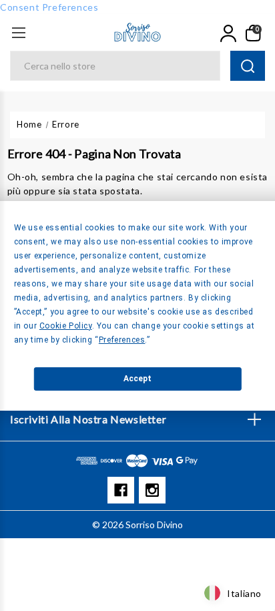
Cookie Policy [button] (65, 326)
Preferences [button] (122, 340)
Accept (137, 378)
